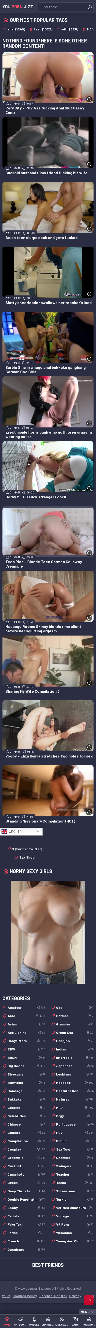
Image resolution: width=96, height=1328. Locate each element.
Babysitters (26, 1041)
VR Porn (75, 1224)
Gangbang (26, 1249)
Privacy (75, 1296)
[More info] (89, 99)
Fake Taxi (26, 1224)
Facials (26, 1216)
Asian (26, 1024)
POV (75, 1132)
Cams (75, 1324)
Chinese (26, 1124)
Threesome (75, 1191)
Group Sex (75, 1032)
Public (75, 1141)
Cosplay (26, 1149)
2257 (6, 1296)
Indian (75, 1049)
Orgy (75, 1116)
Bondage (26, 1091)
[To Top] (89, 1300)
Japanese (75, 1066)
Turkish (75, 1199)
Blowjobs (26, 1082)
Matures (75, 1099)
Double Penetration (26, 1199)
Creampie (26, 1157)
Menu (85, 1312)
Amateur (26, 1007)
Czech (26, 1183)
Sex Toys (75, 1149)
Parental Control (53, 1296)
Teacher (75, 1174)
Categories (20, 1324)
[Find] (89, 6)
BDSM (26, 1057)
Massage (75, 1082)
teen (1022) (43, 29)
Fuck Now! (89, 1324)
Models (34, 1324)
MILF (75, 1107)
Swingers (75, 1166)
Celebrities (26, 1116)
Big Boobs (26, 1066)
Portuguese (75, 1124)
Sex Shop (27, 857)
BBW (26, 1049)
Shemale (75, 1157)
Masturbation (75, 1091)
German (75, 1016)
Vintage (75, 1216)
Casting (26, 1107)
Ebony (26, 1208)
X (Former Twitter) (27, 849)
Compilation (26, 1141)
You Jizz (17, 6)
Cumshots (26, 1174)
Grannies (75, 1024)
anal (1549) (16, 29)
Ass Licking (26, 1032)
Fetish (26, 1233)
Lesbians (75, 1074)
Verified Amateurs (75, 1208)
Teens (75, 1183)
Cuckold (26, 1166)
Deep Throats (26, 1191)
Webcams (75, 1233)
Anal (26, 1016)
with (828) (69, 29)
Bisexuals (26, 1074)
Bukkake (26, 1099)
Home (6, 1324)
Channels (48, 1324)
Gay (75, 1007)
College (26, 1132)
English (14, 831)
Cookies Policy (25, 1296)
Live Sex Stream (61, 1324)
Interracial (75, 1057)
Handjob (75, 1041)
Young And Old (75, 1241)
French (26, 1241)
